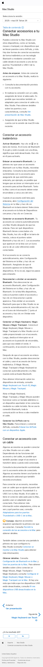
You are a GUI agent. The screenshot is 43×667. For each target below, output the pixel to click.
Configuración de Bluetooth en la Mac (20, 561)
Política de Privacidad (8, 660)
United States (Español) (9, 654)
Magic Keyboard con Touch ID (16, 385)
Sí (9, 636)
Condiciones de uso (24, 660)
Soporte (10, 643)
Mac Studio (8, 9)
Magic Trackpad (18, 388)
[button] (13, 27)
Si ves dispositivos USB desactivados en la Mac (19, 589)
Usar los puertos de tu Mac (15, 564)
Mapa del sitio (21, 663)
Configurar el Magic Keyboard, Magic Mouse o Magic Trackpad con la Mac (20, 577)
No (23, 636)
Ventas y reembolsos (8, 663)
